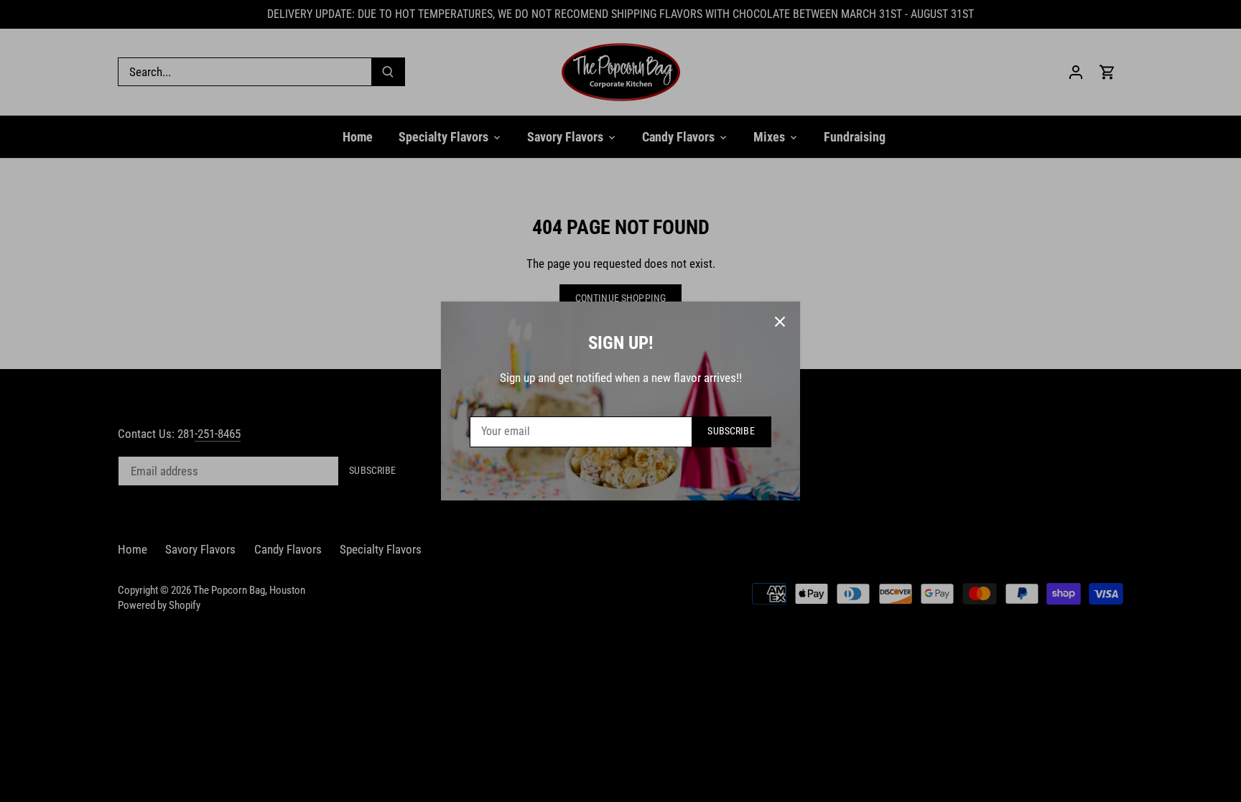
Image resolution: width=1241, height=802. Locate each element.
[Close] (780, 321)
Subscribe (730, 431)
